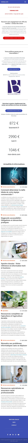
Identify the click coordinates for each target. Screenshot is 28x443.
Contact (14, 425)
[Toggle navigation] (25, 2)
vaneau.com (14, 10)
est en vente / (14, 14)
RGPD (14, 422)
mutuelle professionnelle (6, 401)
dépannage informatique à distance (19, 354)
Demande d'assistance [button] (13, 69)
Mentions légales (14, 419)
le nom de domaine (14, 7)
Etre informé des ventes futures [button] (13, 110)
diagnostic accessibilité (6, 231)
